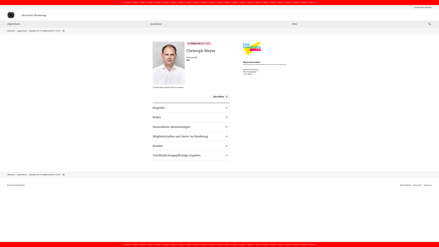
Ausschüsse (156, 24)
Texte (294, 24)
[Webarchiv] (26, 15)
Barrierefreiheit (405, 185)
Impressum (428, 185)
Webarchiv (11, 31)
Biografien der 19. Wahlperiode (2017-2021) (44, 31)
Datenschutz (417, 185)
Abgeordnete (13, 24)
